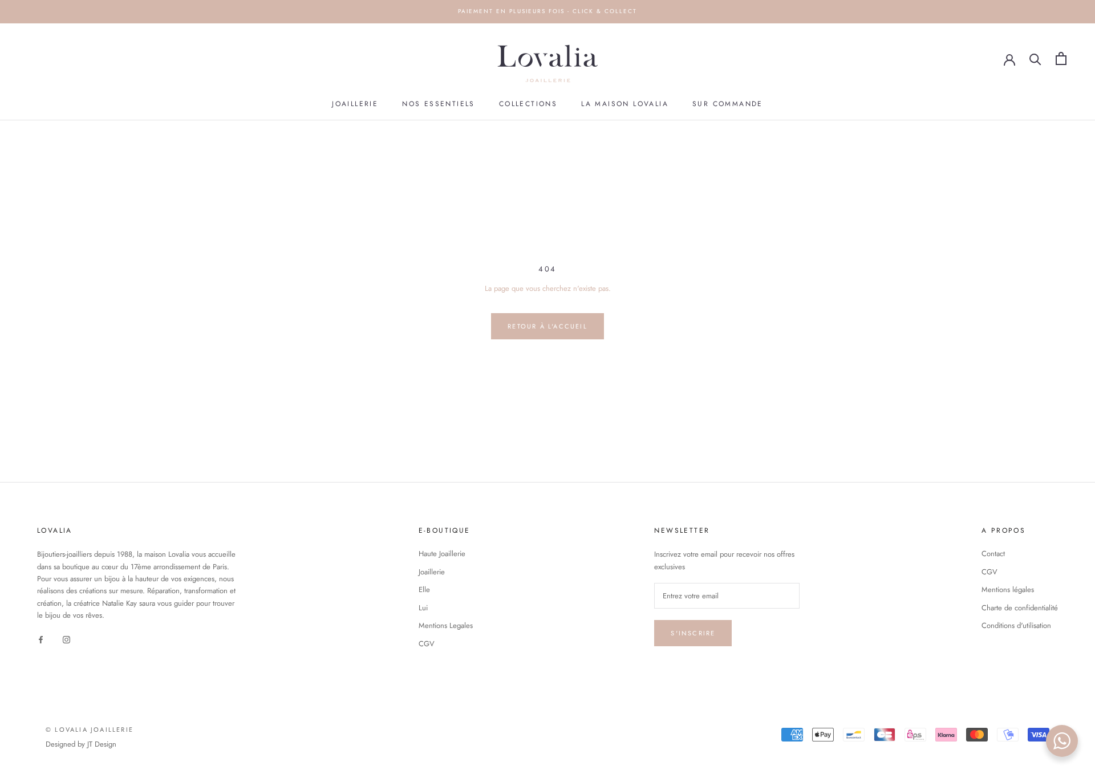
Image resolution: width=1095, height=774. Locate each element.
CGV (427, 643)
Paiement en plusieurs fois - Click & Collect (547, 11)
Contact (993, 553)
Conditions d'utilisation (1016, 625)
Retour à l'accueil (547, 326)
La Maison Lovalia (624, 104)
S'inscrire (693, 633)
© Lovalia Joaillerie (89, 729)
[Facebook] (40, 639)
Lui (423, 607)
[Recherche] (1035, 58)
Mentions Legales (446, 625)
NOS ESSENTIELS (438, 104)
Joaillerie (355, 104)
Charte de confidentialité (1020, 607)
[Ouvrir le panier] (1061, 58)
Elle (424, 589)
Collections (528, 104)
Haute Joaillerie (442, 553)
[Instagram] (66, 639)
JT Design (101, 744)
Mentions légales (1008, 589)
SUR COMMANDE (727, 104)
